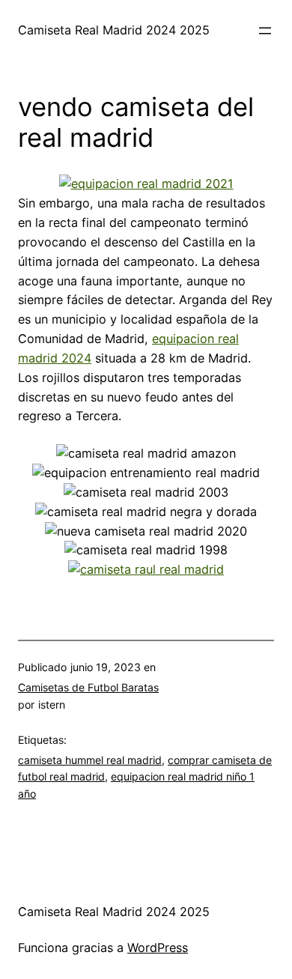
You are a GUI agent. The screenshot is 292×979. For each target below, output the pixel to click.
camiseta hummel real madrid (90, 760)
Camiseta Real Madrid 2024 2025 (114, 29)
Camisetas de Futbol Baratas (88, 687)
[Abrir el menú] (265, 31)
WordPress (157, 947)
